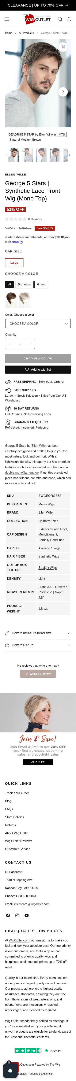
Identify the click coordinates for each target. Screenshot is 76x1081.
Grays (41, 284)
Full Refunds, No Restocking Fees (28, 411)
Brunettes (24, 284)
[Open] (10, 1070)
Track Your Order (17, 793)
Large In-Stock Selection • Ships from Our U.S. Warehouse (36, 395)
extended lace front (46, 467)
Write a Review (41, 675)
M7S (62, 134)
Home (8, 32)
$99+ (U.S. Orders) (39, 381)
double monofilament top (22, 472)
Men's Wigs (46, 504)
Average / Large (49, 548)
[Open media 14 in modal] (63, 47)
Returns (10, 825)
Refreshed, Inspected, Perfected (26, 424)
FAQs (9, 809)
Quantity (10, 334)
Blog (8, 801)
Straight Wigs (47, 567)
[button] (7, 19)
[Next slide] (63, 92)
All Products (26, 32)
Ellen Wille (15, 174)
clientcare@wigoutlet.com (32, 904)
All (9, 284)
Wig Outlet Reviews (18, 841)
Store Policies (14, 817)
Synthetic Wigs (48, 556)
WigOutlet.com (19, 940)
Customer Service (17, 849)
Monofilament (47, 534)
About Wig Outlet (16, 833)
